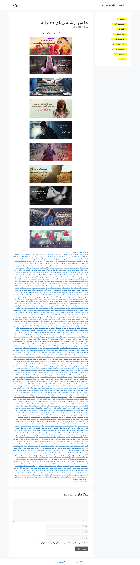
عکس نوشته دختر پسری (50, 297)
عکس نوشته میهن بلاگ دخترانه (24, 468)
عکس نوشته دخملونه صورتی (36, 310)
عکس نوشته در (63, 312)
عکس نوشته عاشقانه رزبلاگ (36, 383)
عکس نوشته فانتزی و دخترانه (58, 432)
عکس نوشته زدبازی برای (46, 328)
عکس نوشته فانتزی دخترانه (61, 430)
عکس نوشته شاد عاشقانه (59, 352)
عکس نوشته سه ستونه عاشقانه (41, 343)
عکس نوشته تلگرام (25, 277)
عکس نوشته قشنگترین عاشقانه (28, 437)
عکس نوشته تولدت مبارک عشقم (49, 279)
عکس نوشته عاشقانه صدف (80, 390)
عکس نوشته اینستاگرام (55, 265)
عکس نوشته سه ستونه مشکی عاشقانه (71, 348)
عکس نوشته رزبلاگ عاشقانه (60, 323)
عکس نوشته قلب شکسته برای (73, 443)
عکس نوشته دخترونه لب (72, 305)
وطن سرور (120, 49)
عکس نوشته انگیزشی (81, 265)
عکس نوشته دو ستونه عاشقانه (32, 319)
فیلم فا (121, 29)
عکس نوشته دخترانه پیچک (25, 299)
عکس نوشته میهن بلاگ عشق (40, 470)
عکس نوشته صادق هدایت (61, 357)
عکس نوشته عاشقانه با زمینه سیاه (52, 363)
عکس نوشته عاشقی (62, 412)
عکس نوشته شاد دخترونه (75, 352)
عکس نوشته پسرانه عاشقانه (27, 274)
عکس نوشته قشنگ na (63, 437)
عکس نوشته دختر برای (66, 297)
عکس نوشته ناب (25, 470)
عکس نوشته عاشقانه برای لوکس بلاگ (36, 368)
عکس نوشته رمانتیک (75, 325)
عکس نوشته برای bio (29, 265)
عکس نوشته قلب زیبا (63, 441)
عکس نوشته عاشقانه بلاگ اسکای (47, 370)
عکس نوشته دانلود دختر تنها (41, 292)
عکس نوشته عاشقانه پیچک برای (44, 372)
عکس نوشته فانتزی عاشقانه (75, 432)
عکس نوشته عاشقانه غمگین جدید (29, 392)
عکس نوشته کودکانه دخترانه (70, 452)
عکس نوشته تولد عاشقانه (67, 279)
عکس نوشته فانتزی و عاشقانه (39, 432)
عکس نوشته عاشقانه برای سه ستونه (60, 368)
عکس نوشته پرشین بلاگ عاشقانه (47, 274)
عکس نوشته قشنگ (77, 437)
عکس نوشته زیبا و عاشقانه (67, 339)
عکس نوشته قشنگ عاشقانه (47, 437)
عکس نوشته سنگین (77, 343)
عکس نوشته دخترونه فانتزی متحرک (52, 303)
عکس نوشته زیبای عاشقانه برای (48, 341)
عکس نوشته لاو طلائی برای (62, 457)
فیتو (122, 59)
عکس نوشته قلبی (76, 448)
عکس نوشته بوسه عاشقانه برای (42, 272)
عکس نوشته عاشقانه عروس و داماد (42, 390)
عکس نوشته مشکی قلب (53, 468)
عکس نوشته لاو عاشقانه (46, 457)
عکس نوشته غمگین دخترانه (23, 426)
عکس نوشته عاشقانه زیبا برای (56, 386)
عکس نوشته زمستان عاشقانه (29, 328)
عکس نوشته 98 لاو (80, 254)
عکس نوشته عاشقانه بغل (65, 370)
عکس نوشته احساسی (31, 259)
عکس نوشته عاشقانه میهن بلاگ (33, 403)
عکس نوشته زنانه (47, 332)
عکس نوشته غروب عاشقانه (53, 426)
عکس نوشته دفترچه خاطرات (24, 314)
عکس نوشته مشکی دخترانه (26, 463)
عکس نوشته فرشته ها (81, 435)
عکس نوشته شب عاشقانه (25, 352)
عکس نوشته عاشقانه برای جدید (45, 366)
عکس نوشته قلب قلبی (62, 446)
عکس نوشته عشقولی (41, 423)
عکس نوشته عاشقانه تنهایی (80, 374)
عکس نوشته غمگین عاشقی (23, 428)
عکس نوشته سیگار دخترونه (32, 350)
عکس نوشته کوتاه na (27, 450)
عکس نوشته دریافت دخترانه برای (48, 312)
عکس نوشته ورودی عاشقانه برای (37, 477)
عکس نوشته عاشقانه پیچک (63, 372)
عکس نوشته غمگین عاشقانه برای (42, 428)
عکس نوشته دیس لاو (76, 323)
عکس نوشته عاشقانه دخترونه (36, 381)
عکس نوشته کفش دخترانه (26, 448)
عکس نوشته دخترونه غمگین (37, 301)
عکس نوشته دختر (79, 297)
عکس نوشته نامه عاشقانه (51, 472)
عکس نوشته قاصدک (34, 435)
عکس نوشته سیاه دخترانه (51, 348)
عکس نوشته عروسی (22, 415)
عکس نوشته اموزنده (74, 263)
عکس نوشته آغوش (62, 259)
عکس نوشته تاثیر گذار (39, 277)
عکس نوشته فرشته (23, 432)
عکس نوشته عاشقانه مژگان (25, 399)
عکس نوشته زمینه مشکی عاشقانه (41, 330)
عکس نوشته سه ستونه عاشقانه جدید (45, 346)
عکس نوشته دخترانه (40, 299)
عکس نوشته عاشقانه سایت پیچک (36, 386)
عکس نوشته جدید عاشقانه (46, 281)
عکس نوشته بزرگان (73, 270)
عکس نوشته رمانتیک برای (60, 325)
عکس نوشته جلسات (51, 285)
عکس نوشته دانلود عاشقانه (74, 294)
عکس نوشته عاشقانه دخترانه (76, 381)
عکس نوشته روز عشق (25, 325)
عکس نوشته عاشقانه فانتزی (66, 394)
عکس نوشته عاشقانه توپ (63, 374)
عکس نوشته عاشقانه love (56, 361)
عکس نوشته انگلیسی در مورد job (27, 263)
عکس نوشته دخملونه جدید (71, 310)
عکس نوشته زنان (59, 332)
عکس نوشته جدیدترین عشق (39, 283)
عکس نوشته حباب (23, 285)
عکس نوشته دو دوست (68, 319)
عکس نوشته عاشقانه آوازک (39, 361)
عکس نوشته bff (41, 254)
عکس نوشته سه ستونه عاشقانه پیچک (68, 346)
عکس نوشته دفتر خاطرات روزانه (44, 314)
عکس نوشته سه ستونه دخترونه (61, 343)
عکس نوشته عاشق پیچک (25, 359)
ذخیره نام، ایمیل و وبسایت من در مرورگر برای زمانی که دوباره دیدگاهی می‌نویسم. (56, 542)
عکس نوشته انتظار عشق (59, 263)
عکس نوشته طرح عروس (54, 359)
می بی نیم (120, 34)
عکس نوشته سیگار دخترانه (50, 350)
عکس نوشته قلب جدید (77, 441)
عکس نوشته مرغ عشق (59, 463)
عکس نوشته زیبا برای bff (68, 334)
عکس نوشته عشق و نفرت (43, 419)
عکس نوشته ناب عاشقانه (68, 472)
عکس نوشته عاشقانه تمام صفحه (24, 372)
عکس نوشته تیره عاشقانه (30, 279)
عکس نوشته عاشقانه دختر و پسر (44, 379)
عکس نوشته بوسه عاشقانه (61, 272)
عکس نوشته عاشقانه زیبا (73, 386)
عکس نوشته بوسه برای (77, 272)
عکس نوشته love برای (54, 256)
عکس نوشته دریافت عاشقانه (28, 312)
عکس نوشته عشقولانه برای (69, 421)
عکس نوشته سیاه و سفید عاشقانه (69, 350)
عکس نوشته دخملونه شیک (54, 310)
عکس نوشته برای (42, 265)
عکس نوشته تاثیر (51, 277)
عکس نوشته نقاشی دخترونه (70, 475)
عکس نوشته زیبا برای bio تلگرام (66, 337)
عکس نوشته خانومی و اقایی (53, 290)
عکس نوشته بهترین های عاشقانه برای (33, 270)
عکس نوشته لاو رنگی (78, 457)
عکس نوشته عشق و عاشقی (60, 419)
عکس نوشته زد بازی (73, 328)
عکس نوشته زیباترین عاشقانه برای (47, 339)
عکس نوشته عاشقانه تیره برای (45, 374)
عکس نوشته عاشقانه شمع (21, 388)
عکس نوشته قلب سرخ (49, 441)
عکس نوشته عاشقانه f (72, 361)
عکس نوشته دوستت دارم (35, 321)
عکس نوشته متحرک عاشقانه (69, 461)
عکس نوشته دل (62, 317)
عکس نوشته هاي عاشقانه (68, 477)
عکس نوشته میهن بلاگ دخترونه (78, 470)
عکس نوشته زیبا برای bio (51, 334)
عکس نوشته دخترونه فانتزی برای (74, 303)
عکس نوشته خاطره (25, 288)
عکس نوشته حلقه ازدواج (53, 288)
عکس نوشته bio (30, 254)
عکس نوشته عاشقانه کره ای (26, 397)
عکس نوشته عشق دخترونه (37, 417)
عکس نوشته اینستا (68, 265)
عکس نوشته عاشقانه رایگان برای (56, 383)
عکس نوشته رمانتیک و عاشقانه (42, 325)
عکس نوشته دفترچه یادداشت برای (78, 317)
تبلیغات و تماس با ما (108, 5)
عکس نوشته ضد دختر (69, 359)
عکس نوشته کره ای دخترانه (43, 448)
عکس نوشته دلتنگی (50, 317)
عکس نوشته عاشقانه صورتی (62, 390)
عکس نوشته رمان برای (32, 323)
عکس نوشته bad (52, 254)
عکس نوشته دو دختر (82, 319)
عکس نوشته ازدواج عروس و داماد (43, 261)
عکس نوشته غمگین (38, 426)
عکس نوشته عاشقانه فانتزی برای (46, 394)
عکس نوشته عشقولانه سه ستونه (59, 423)
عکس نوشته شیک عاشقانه (32, 354)
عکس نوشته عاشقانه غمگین (70, 392)
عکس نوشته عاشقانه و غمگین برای (45, 408)
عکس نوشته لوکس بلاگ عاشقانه (53, 459)
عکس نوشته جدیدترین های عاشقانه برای (70, 285)
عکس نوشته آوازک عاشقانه (47, 259)
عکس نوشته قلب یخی (31, 446)
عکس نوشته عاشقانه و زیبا (32, 406)
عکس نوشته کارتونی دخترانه (61, 448)
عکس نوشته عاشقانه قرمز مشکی (61, 397)
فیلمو (122, 19)
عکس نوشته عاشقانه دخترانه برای (56, 381)
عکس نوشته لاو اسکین (32, 455)
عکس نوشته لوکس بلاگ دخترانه (73, 459)
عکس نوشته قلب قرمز (76, 446)
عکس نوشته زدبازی (60, 328)
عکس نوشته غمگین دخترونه (80, 428)
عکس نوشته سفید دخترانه (30, 341)
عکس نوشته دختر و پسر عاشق (56, 299)
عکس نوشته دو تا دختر (21, 317)
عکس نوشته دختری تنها (46, 308)
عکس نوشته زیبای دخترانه (67, 341)
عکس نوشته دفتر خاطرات (63, 314)
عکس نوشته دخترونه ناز (38, 305)
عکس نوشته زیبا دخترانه (25, 337)
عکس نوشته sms (30, 256)
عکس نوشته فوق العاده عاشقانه (51, 435)
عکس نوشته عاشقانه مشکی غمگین (74, 403)
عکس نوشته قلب (75, 439)
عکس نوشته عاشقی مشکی (47, 412)
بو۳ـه (15, 5)
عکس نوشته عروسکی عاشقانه (38, 415)
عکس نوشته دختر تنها (35, 297)
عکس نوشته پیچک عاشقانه (66, 277)
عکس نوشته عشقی (28, 423)
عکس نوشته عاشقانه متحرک (65, 399)
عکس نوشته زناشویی (71, 332)
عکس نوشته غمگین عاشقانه (62, 428)
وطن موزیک (119, 24)
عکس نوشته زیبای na (81, 341)
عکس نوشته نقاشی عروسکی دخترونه (31, 475)
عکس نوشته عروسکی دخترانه (58, 415)
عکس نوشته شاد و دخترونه (42, 352)
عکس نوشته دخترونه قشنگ (31, 303)
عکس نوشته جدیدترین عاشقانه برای (60, 283)
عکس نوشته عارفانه (40, 359)
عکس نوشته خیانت (25, 290)
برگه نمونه (122, 5)
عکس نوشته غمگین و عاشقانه (79, 430)
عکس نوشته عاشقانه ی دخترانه (41, 410)
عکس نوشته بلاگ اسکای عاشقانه (56, 270)
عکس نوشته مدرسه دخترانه (75, 463)
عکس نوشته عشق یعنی (27, 419)
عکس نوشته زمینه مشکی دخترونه (62, 330)
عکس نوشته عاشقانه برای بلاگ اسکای (68, 366)
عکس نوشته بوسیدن (82, 274)
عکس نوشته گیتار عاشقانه (59, 455)
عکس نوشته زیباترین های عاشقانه (26, 339)
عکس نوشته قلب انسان (62, 439)
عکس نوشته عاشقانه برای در (26, 366)
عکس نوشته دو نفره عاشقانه (53, 321)
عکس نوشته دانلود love (57, 292)
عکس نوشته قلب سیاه (34, 441)
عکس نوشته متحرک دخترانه (33, 459)
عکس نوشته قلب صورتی (55, 443)
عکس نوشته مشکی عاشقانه (65, 466)
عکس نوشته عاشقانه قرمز (27, 394)
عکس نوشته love (67, 256)
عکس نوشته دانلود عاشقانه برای (55, 294)
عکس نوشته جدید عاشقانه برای (27, 281)
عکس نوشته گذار (36, 452)
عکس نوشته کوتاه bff (41, 450)
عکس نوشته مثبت (32, 461)
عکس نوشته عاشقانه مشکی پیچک (42, 401)
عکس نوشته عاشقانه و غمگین (66, 408)
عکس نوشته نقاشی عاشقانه (52, 475)
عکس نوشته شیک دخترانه (49, 354)
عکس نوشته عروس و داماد (76, 415)
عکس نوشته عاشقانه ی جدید (61, 410)
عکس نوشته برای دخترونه (71, 268)
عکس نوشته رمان (45, 323)
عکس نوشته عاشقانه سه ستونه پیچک (41, 388)
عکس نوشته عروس (32, 412)
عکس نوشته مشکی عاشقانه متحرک (73, 468)
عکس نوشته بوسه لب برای (23, 272)
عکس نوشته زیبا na (24, 332)
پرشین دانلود (119, 39)
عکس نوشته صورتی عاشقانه (26, 357)
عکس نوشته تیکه (73, 281)
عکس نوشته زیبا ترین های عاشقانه (44, 337)
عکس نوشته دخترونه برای (71, 301)
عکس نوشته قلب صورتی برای (38, 443)
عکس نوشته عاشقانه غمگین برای (51, 392)
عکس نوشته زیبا (36, 332)
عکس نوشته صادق (76, 357)
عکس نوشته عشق (82, 417)
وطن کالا (121, 54)
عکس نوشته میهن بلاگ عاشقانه (59, 470)
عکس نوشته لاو (45, 455)
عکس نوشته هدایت (54, 477)
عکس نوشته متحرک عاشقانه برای (49, 461)
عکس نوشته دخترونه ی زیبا (62, 308)
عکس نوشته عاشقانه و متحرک (25, 408)
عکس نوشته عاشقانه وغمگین (79, 410)
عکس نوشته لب (33, 457)
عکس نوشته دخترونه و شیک (79, 308)
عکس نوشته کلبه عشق (68, 450)
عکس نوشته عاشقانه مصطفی (53, 403)
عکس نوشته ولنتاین (20, 477)
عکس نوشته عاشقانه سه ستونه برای (65, 388)
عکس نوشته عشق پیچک (53, 417)
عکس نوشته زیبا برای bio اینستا (33, 334)
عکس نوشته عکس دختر (70, 426)
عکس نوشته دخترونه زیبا (54, 301)
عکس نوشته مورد (39, 468)
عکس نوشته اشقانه (26, 261)
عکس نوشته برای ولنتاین (31, 268)
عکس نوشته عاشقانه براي (33, 363)
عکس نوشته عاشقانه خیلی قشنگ (29, 377)
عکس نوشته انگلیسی (44, 263)
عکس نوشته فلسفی (68, 435)
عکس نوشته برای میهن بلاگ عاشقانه (51, 268)
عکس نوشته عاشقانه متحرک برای (45, 399)
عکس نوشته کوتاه (54, 450)
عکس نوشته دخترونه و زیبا (22, 305)
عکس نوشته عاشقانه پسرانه (27, 370)
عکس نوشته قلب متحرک (46, 446)
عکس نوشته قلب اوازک (46, 439)
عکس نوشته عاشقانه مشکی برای (64, 401)
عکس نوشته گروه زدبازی (75, 455)
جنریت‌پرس (60, 562)
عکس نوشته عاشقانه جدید (27, 374)
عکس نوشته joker (79, 256)
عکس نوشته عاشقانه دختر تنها (64, 379)
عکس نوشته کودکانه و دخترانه (52, 452)
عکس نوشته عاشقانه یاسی (23, 410)
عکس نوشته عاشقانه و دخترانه (50, 406)
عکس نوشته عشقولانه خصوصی (33, 421)
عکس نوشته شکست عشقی (66, 354)
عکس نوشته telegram (76, 259)
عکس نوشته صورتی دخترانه (44, 357)
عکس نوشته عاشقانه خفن (48, 377)
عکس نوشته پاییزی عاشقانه (66, 274)
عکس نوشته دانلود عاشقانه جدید (35, 294)
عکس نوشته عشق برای (69, 417)
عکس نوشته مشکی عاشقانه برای (46, 466)
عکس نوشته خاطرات (38, 288)
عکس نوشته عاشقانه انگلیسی (73, 363)
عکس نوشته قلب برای (31, 439)
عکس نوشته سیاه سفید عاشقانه (32, 348)
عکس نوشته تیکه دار (61, 281)
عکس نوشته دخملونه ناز (76, 312)
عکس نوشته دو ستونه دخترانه (52, 319)
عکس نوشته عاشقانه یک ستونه (79, 412)
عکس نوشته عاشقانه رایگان (75, 383)
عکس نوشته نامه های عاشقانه (34, 472)
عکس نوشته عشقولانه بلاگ (52, 421)
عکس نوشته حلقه (67, 288)
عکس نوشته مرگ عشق (43, 463)
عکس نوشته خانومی (69, 290)
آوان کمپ (120, 44)
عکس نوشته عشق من (76, 419)
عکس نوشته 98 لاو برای (66, 254)
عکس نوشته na (41, 256)
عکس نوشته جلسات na (37, 285)
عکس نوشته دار (70, 292)
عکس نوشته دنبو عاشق (36, 317)
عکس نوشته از (71, 261)
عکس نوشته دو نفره (69, 321)
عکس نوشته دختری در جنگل (29, 308)
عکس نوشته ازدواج (60, 261)
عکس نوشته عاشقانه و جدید (69, 406)
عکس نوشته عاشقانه (79, 252)
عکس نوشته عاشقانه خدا (64, 377)
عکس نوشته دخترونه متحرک (55, 305)
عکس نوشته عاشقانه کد (43, 397)
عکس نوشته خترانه (38, 290)
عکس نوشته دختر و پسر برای (76, 299)
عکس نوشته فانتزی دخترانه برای (42, 430)
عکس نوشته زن (25, 330)
